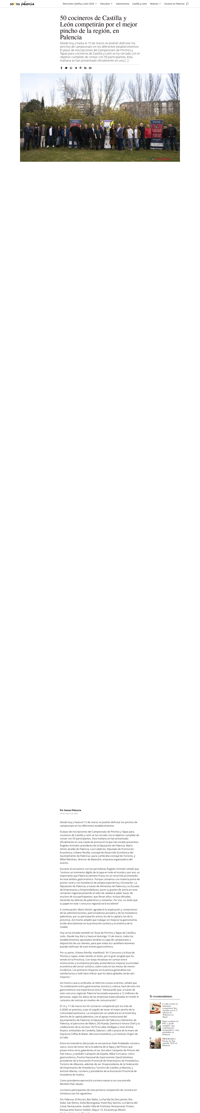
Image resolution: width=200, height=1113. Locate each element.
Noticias (154, 3)
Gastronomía (122, 3)
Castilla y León (139, 3)
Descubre (105, 3)
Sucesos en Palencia (174, 3)
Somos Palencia (72, 810)
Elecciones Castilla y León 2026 (78, 3)
